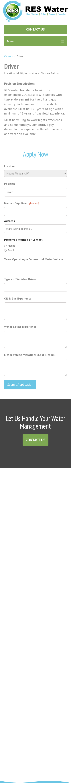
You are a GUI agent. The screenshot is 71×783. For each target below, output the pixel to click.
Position (9, 184)
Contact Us (35, 439)
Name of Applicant (21, 203)
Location (9, 166)
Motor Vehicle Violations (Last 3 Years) (30, 355)
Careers (8, 56)
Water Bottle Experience (20, 326)
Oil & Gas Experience (17, 298)
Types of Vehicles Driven (20, 279)
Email (10, 250)
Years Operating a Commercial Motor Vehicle (33, 259)
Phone (11, 246)
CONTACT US (35, 29)
